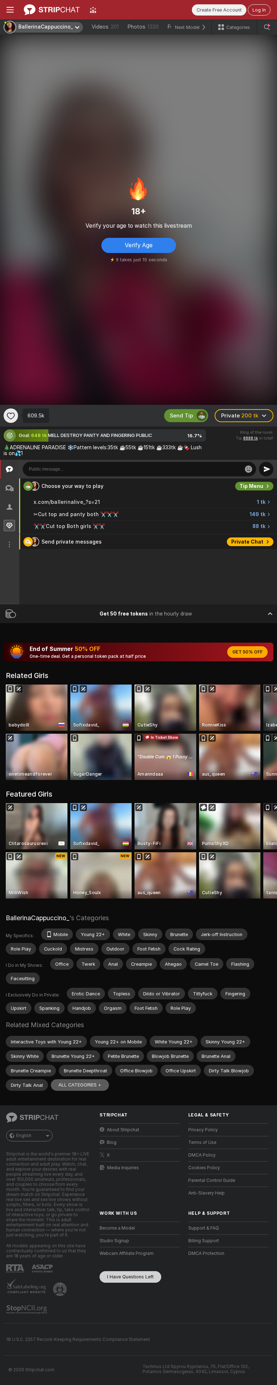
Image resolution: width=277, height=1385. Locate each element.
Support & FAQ (203, 1228)
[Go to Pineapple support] (60, 1289)
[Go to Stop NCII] (27, 1309)
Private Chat (247, 542)
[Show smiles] (248, 469)
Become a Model (117, 1228)
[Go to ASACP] (42, 1269)
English (23, 1135)
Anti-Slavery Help (206, 1193)
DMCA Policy (202, 1155)
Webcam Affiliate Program (127, 1253)
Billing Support (203, 1240)
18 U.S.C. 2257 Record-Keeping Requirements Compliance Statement (78, 1339)
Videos (105, 26)
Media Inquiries (123, 1167)
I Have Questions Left (130, 1276)
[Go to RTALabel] (16, 1268)
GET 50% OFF (247, 652)
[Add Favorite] (11, 415)
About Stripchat (123, 1129)
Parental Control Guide (211, 1180)
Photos (143, 26)
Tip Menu (251, 486)
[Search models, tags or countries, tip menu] (267, 27)
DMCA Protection (206, 1253)
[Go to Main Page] (51, 10)
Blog (111, 1142)
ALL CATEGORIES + (79, 1085)
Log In (259, 10)
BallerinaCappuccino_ (37, 918)
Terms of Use (202, 1142)
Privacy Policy (203, 1129)
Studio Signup (114, 1240)
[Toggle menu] (10, 10)
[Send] (266, 469)
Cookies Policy (204, 1167)
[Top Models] (93, 10)
